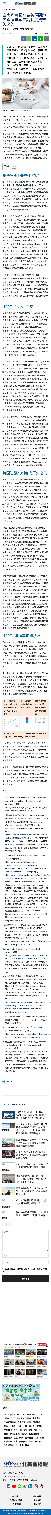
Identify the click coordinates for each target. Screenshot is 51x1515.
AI (5, 1414)
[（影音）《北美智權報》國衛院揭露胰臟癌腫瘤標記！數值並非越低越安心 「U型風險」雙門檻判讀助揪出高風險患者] (8, 1127)
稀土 (16, 1441)
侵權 (29, 1422)
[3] (34, 268)
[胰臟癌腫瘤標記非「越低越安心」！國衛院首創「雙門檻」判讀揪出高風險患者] (8, 1178)
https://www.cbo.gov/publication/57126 (22, 1051)
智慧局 (24, 1433)
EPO (23, 1414)
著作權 (38, 1441)
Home (4, 9)
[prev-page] (4, 1224)
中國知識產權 (10, 1422)
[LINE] (40, 38)
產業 (4, 1218)
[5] (15, 531)
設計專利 (20, 1445)
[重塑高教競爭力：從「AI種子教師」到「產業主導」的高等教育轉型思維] (8, 1191)
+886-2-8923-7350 (15, 1473)
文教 (4, 1194)
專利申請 (33, 1430)
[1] (9, 126)
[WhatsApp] (28, 38)
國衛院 (39, 1426)
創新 (6, 1426)
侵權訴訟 (6, 1207)
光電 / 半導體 (8, 1157)
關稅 (27, 1445)
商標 (25, 1426)
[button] (4, 3)
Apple (10, 1414)
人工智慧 (22, 1422)
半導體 (13, 1426)
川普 (41, 1430)
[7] (18, 579)
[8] (22, 642)
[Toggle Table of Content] (13, 167)
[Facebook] (23, 38)
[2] (31, 185)
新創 (6, 1433)
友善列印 (9, 1081)
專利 (16, 1430)
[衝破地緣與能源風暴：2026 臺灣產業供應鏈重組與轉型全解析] (8, 1215)
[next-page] (8, 1224)
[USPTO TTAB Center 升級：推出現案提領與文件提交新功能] (8, 1166)
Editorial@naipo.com (17, 1476)
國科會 (32, 1426)
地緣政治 (8, 1430)
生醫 (42, 1437)
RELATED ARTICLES (14, 1104)
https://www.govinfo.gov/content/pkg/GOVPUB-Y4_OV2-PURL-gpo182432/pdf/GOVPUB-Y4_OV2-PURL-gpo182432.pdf (26, 958)
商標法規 (6, 1118)
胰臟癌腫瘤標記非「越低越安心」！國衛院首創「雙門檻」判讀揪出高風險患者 (31, 1179)
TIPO (13, 1418)
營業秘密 (29, 1437)
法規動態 (12, 9)
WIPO (28, 1418)
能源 (31, 1441)
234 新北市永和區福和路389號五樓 (22, 1479)
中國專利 (36, 1418)
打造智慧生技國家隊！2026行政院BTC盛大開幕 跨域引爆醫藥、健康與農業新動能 (32, 1142)
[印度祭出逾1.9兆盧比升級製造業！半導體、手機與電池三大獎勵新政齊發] (8, 1154)
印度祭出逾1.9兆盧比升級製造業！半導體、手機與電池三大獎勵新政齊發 (31, 1154)
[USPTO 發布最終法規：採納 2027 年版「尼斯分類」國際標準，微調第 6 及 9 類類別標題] (8, 1115)
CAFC (17, 1414)
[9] (9, 756)
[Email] (46, 38)
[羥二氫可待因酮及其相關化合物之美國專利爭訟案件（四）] (8, 1203)
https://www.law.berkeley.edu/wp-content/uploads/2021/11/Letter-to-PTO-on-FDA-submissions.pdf (25, 865)
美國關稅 (23, 1441)
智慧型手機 (15, 1433)
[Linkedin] (34, 38)
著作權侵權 (9, 1445)
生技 (37, 1437)
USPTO (20, 1418)
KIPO (6, 1418)
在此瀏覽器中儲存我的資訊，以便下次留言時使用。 (24, 1270)
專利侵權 (23, 1430)
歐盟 (16, 1437)
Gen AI (35, 1414)
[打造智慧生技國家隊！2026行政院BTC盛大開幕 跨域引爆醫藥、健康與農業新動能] (8, 1142)
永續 (21, 1437)
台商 (19, 1426)
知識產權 (8, 1441)
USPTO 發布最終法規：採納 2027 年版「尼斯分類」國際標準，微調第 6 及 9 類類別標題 (31, 1115)
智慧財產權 (34, 1433)
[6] (3, 565)
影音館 (5, 1130)
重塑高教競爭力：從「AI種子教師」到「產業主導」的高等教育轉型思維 (31, 1191)
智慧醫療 (8, 1437)
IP (41, 1414)
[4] (3, 323)
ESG (29, 1414)
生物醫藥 (6, 1145)
